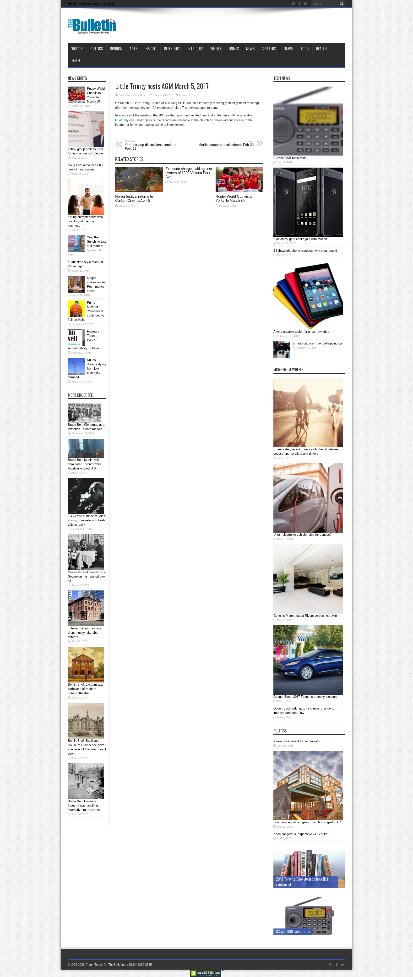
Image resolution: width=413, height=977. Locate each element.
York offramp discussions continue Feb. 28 (150, 145)
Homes (234, 49)
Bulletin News (138, 95)
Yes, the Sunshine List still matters (96, 241)
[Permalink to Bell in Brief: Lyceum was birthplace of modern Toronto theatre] (86, 681)
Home (72, 3)
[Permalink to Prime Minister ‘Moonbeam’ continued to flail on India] (76, 316)
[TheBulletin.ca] (93, 31)
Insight (151, 49)
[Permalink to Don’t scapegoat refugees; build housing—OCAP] (308, 819)
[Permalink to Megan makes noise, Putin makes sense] (76, 291)
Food (305, 49)
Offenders (172, 49)
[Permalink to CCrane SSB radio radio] (308, 155)
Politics (96, 49)
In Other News (90, 3)
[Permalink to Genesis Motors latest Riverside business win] (308, 612)
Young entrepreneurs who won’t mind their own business (85, 221)
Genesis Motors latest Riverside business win (305, 615)
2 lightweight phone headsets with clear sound (305, 250)
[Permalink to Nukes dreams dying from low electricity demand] (76, 373)
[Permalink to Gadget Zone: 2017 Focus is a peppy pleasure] (308, 693)
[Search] (341, 3)
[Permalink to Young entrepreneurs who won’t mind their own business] (86, 214)
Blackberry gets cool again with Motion (300, 239)
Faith (76, 61)
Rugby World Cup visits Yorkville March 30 (234, 198)
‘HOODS (76, 49)
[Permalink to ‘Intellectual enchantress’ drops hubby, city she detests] (86, 625)
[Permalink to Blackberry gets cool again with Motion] (308, 236)
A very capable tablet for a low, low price (301, 331)
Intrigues (195, 49)
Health (321, 49)
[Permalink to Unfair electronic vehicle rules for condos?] (308, 531)
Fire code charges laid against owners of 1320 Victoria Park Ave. (188, 173)
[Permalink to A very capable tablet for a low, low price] (308, 328)
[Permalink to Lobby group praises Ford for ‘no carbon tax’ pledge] (86, 146)
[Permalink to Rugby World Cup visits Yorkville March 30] (239, 191)
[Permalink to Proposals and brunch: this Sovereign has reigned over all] (86, 569)
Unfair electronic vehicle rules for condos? (302, 534)
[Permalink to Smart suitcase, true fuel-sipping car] (281, 357)
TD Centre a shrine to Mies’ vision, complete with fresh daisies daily (87, 520)
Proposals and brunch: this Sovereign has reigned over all (87, 576)
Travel (288, 49)
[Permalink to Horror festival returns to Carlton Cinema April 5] (139, 191)
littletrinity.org (124, 120)
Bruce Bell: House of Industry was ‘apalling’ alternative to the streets (85, 805)
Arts (133, 49)
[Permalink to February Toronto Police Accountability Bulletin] (76, 345)
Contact (109, 3)
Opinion (116, 49)
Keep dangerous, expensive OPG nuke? (301, 834)
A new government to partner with (296, 741)
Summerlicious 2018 (291, 885)
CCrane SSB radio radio (289, 158)
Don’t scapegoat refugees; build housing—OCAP (307, 822)
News (250, 49)
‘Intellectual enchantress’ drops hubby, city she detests (85, 633)
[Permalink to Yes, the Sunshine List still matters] (76, 251)
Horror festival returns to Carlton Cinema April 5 (134, 198)
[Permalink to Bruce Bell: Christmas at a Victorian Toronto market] (84, 421)
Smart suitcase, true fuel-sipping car (318, 343)
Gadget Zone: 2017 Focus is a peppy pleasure (305, 697)
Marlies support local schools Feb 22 (226, 143)
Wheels (216, 49)
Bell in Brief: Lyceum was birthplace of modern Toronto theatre (85, 689)
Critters (269, 49)
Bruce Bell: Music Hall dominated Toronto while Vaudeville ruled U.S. (84, 464)
